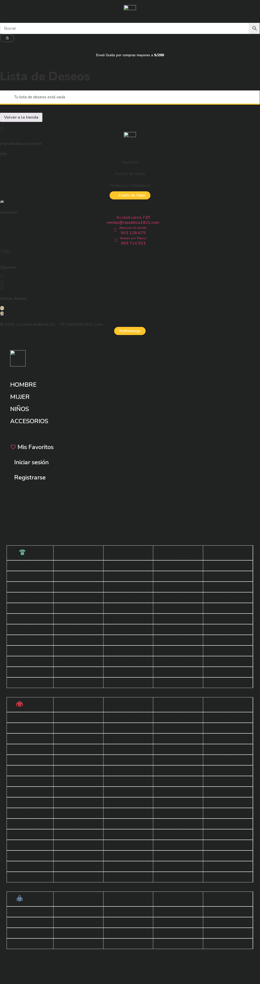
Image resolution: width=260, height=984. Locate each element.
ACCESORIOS (29, 421)
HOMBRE (23, 385)
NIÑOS (19, 409)
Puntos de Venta (130, 174)
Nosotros (130, 162)
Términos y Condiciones (130, 185)
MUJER (20, 397)
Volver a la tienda (21, 117)
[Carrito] (7, 38)
